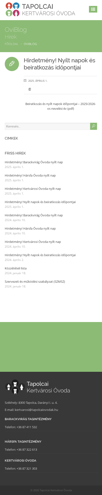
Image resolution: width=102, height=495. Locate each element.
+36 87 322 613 (27, 449)
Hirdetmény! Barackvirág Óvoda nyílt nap (34, 162)
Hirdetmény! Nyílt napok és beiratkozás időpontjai (59, 64)
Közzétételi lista (16, 268)
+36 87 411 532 (27, 427)
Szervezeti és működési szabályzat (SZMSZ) (35, 281)
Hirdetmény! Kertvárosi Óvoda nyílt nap (33, 188)
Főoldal (12, 44)
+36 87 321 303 (27, 468)
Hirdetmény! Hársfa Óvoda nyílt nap (30, 175)
